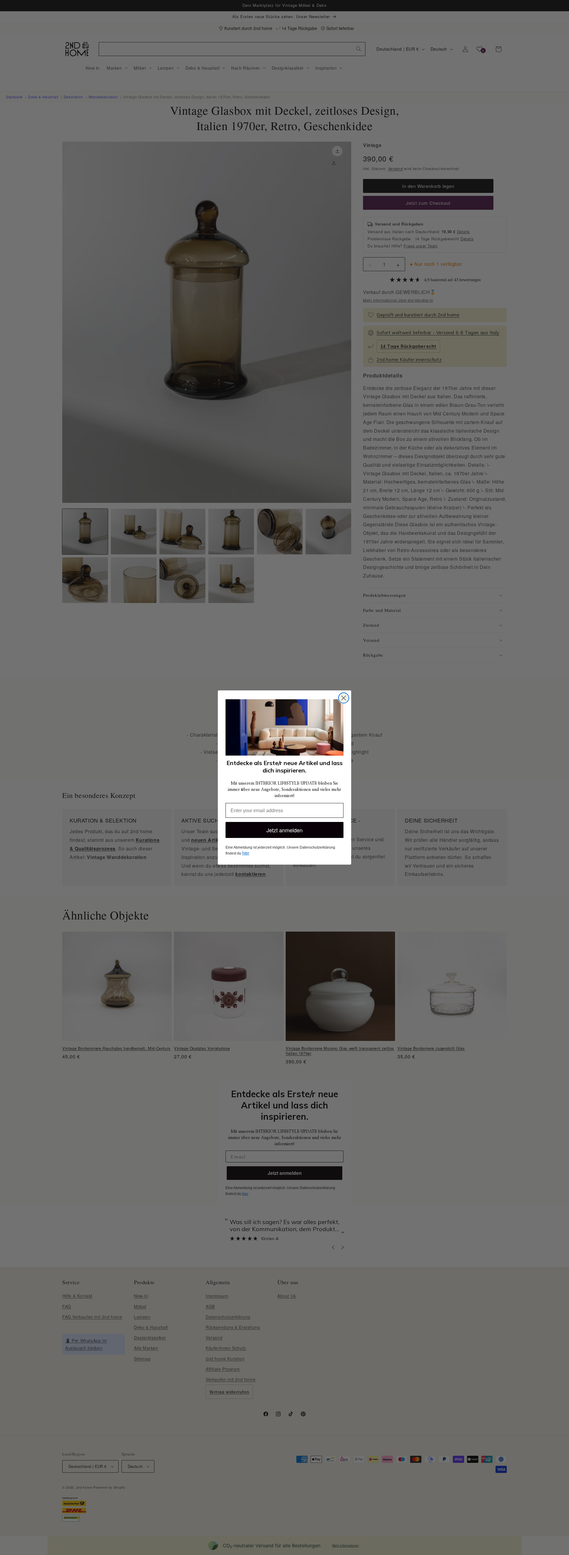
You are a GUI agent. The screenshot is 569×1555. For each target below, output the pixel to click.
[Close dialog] (343, 698)
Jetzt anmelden (284, 830)
